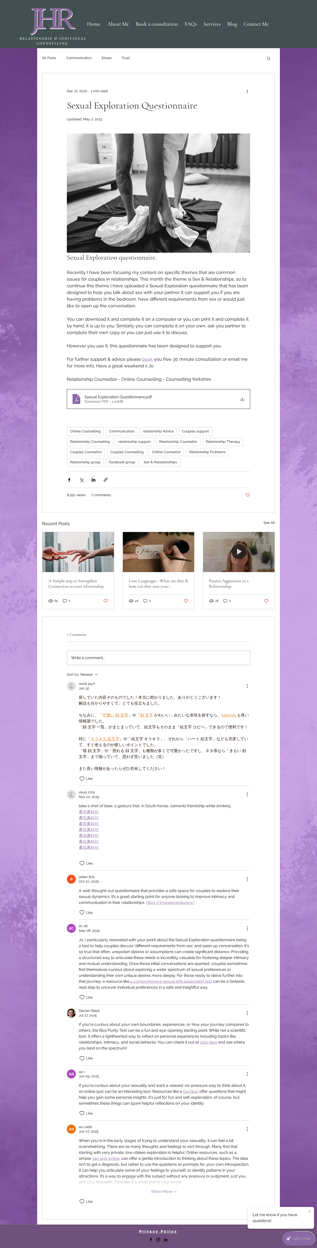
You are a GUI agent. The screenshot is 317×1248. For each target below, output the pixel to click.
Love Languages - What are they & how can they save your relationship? (158, 583)
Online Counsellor (166, 452)
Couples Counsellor (86, 452)
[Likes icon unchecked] (82, 779)
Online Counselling (85, 431)
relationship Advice (158, 431)
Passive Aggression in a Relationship (229, 583)
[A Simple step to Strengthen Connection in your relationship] (78, 552)
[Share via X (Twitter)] (81, 479)
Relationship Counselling (90, 442)
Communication (79, 58)
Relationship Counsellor (178, 442)
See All (269, 523)
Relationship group (85, 462)
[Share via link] (105, 479)
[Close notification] (310, 1211)
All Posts (49, 58)
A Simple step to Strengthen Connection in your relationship (76, 583)
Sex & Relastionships (160, 462)
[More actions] (247, 91)
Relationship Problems (207, 452)
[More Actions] (247, 686)
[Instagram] (158, 1239)
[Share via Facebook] (69, 479)
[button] (268, 58)
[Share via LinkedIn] (93, 479)
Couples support (195, 431)
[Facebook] (150, 1239)
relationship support (134, 442)
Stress (107, 58)
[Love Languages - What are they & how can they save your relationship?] (158, 552)
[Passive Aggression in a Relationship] (239, 552)
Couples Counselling (127, 452)
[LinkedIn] (165, 1239)
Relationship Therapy (223, 442)
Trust (126, 58)
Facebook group (122, 462)
